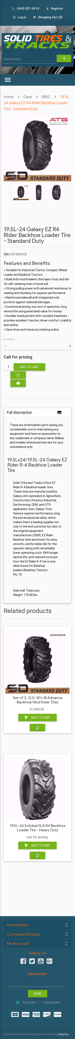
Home (9, 96)
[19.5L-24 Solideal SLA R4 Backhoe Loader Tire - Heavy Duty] (37, 789)
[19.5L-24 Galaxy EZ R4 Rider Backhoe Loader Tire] (37, 180)
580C (45, 96)
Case (27, 96)
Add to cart (29, 367)
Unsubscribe (52, 1002)
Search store (12, 59)
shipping (63, 1034)
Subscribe (29, 1002)
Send (37, 994)
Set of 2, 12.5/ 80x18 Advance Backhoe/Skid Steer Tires (37, 700)
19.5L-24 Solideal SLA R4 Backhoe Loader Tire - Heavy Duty (37, 828)
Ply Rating (9, 339)
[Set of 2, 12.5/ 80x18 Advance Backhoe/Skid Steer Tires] (37, 662)
